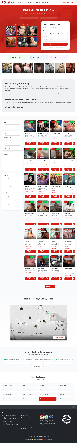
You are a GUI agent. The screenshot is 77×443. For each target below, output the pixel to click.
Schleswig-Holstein (15, 406)
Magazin (38, 2)
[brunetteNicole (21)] (44, 321)
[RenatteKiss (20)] (21, 308)
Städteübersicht (24, 415)
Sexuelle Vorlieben (25, 420)
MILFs (19, 2)
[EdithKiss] (24, 322)
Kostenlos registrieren (56, 44)
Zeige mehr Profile (49, 286)
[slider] (4, 124)
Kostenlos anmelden (58, 337)
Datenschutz (40, 436)
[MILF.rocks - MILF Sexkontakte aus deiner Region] (8, 2)
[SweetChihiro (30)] (52, 315)
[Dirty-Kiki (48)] (30, 317)
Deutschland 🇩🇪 (8, 406)
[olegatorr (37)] (35, 326)
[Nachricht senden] (34, 143)
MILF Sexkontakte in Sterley (65, 86)
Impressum (46, 436)
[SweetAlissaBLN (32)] (55, 328)
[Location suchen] (59, 2)
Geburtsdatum (46, 30)
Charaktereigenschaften (26, 417)
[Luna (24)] (47, 312)
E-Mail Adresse (46, 36)
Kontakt (34, 436)
